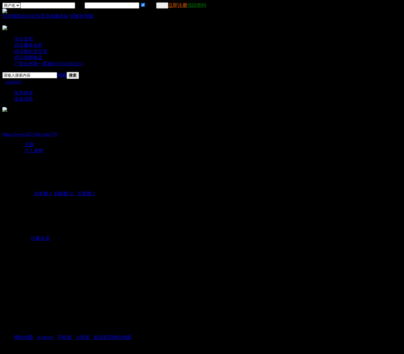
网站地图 (23, 337)
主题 (29, 144)
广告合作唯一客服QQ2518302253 (48, 63)
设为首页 (40, 16)
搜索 (62, 74)
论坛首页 (23, 38)
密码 (80, 5)
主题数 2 (86, 193)
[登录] (162, 5)
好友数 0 (43, 193)
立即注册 (177, 5)
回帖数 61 (64, 193)
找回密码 (196, 5)
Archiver (45, 337)
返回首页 (102, 337)
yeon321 (13, 81)
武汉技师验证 (28, 57)
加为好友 (23, 92)
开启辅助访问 (16, 16)
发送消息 (23, 98)
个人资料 (34, 150)
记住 (150, 5)
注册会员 (40, 238)
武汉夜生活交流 (30, 51)
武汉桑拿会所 (28, 45)
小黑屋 (82, 337)
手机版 (64, 337)
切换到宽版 (81, 16)
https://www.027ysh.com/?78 (29, 134)
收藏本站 (59, 16)
